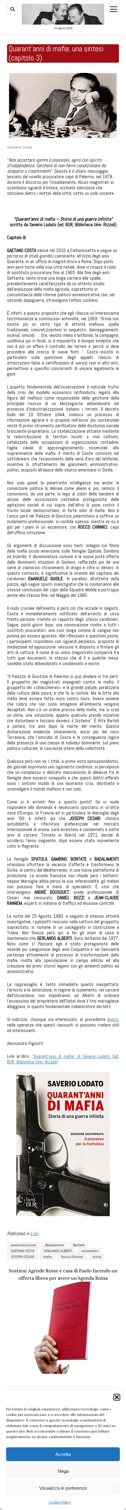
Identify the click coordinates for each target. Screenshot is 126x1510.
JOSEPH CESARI (22, 1256)
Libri (35, 1233)
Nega (63, 1471)
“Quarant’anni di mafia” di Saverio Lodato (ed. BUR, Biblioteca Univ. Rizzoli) (63, 1059)
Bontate (79, 1245)
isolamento (89, 1250)
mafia (47, 1256)
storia (96, 1256)
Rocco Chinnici (72, 1256)
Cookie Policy (60, 1502)
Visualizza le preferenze (63, 1488)
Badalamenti (54, 1245)
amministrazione (23, 1245)
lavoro (112, 1019)
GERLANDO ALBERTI (58, 1250)
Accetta (63, 1454)
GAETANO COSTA (23, 1250)
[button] (117, 1397)
